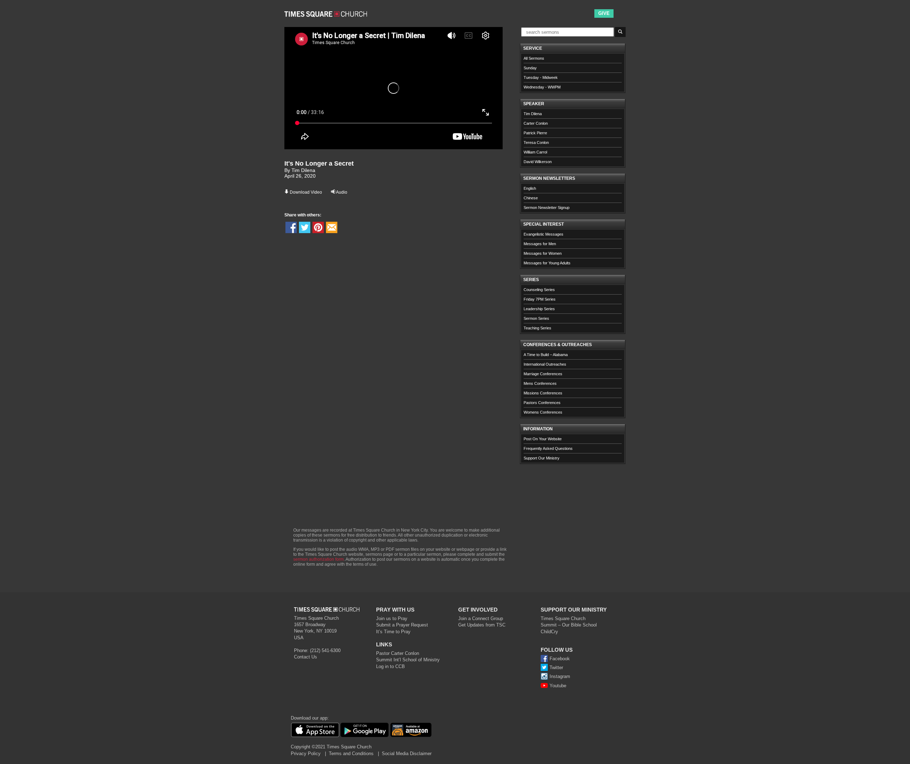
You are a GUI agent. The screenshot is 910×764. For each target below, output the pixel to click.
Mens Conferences (540, 383)
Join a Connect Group (480, 618)
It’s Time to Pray (393, 631)
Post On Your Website (543, 439)
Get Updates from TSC (481, 625)
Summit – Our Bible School (569, 625)
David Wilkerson (538, 162)
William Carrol (535, 152)
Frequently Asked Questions (548, 448)
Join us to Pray (391, 618)
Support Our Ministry (542, 458)
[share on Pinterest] (318, 227)
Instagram (560, 676)
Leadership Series (539, 309)
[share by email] (331, 227)
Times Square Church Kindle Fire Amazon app (411, 730)
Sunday (530, 68)
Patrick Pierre (535, 133)
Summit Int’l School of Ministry (408, 659)
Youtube (558, 685)
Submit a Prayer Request (402, 625)
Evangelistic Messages (543, 234)
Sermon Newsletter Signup (546, 207)
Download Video (306, 192)
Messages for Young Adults (547, 263)
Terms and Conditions (351, 753)
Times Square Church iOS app (315, 730)
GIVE (604, 13)
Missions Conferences (543, 393)
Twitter (556, 667)
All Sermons (534, 58)
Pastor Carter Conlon (397, 653)
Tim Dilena (533, 114)
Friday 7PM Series (540, 299)
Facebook (560, 658)
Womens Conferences (543, 412)
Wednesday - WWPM (542, 87)
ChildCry (549, 631)
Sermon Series (536, 318)
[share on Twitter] (304, 227)
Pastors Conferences (542, 402)
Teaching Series (537, 328)
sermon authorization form (318, 559)
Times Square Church (563, 618)
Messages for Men (540, 244)
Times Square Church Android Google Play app (365, 730)
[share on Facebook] (291, 227)
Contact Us (305, 657)
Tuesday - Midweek (541, 77)
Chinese (531, 198)
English (530, 188)
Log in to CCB (390, 666)
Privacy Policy (306, 753)
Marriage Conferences (543, 374)
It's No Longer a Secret (319, 163)
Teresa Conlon (536, 142)
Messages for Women (543, 253)
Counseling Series (539, 289)
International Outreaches (545, 364)
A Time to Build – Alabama (546, 355)
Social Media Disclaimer (407, 753)
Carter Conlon (536, 123)
